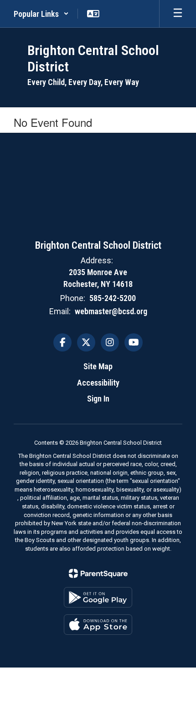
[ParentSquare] (98, 573)
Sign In (98, 398)
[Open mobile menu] (178, 13)
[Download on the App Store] (98, 624)
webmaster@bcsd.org (111, 311)
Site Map (98, 366)
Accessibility (98, 382)
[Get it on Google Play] (98, 597)
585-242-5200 (112, 298)
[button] (41, 13)
